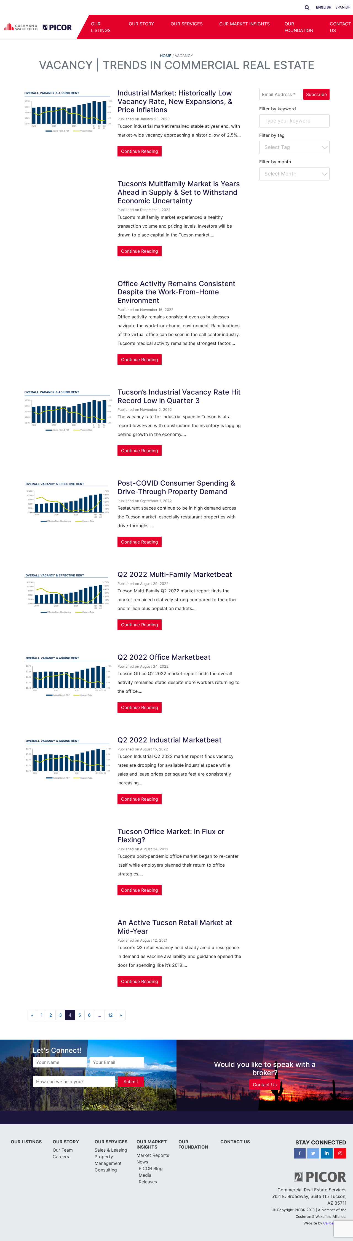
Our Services (187, 23)
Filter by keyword (277, 108)
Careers (61, 1156)
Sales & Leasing (111, 1150)
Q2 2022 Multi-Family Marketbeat (174, 574)
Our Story (141, 23)
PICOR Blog (151, 1168)
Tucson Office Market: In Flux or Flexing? (170, 835)
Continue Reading (139, 151)
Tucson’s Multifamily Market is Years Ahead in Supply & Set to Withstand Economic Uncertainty (178, 192)
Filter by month (275, 161)
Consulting (106, 1170)
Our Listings (101, 27)
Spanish (342, 7)
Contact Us (265, 1084)
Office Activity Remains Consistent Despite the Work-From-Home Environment (176, 292)
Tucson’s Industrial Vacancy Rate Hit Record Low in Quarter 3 (179, 396)
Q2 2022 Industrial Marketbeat (169, 740)
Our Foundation (299, 27)
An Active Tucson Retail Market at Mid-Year (174, 926)
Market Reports (153, 1155)
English (323, 7)
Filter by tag (272, 135)
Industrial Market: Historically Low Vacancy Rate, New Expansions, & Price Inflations (174, 101)
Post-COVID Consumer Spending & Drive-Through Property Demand (176, 487)
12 (110, 1015)
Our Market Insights (244, 23)
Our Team (63, 1150)
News (142, 1162)
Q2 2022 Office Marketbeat (164, 657)
